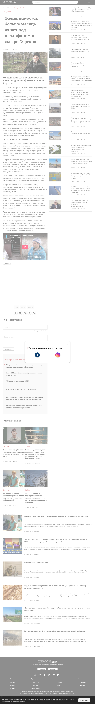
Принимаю (84, 700)
